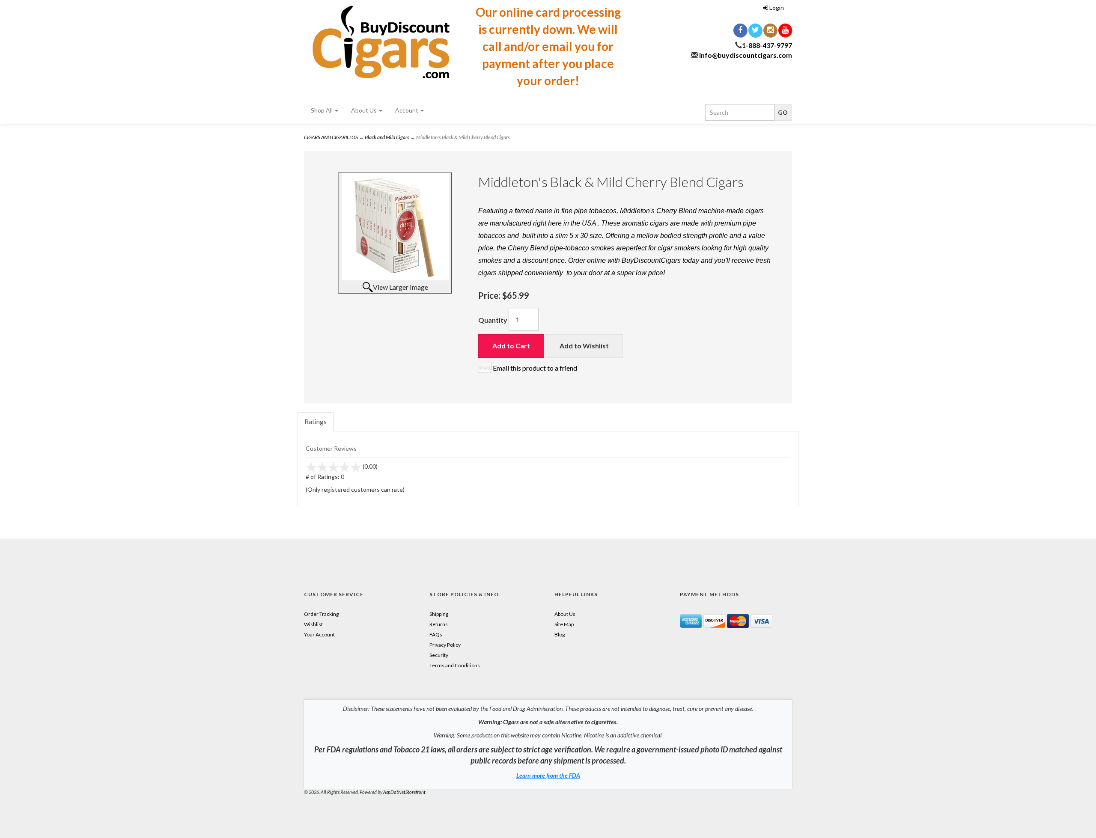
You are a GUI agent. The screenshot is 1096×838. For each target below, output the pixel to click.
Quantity (492, 320)
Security (438, 655)
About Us (364, 110)
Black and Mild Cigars (387, 137)
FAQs (435, 634)
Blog (559, 634)
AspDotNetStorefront (404, 792)
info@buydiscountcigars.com (745, 55)
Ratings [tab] (315, 421)
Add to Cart (511, 346)
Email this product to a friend (535, 368)
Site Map (564, 624)
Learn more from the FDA (548, 775)
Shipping (438, 614)
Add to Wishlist (584, 346)
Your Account (319, 634)
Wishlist (313, 624)
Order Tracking (321, 614)
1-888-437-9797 (767, 45)
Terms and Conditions (454, 665)
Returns (438, 624)
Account (407, 110)
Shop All (322, 110)
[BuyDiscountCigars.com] (381, 41)
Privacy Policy (445, 645)
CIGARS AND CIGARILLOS (331, 137)
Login (776, 7)
